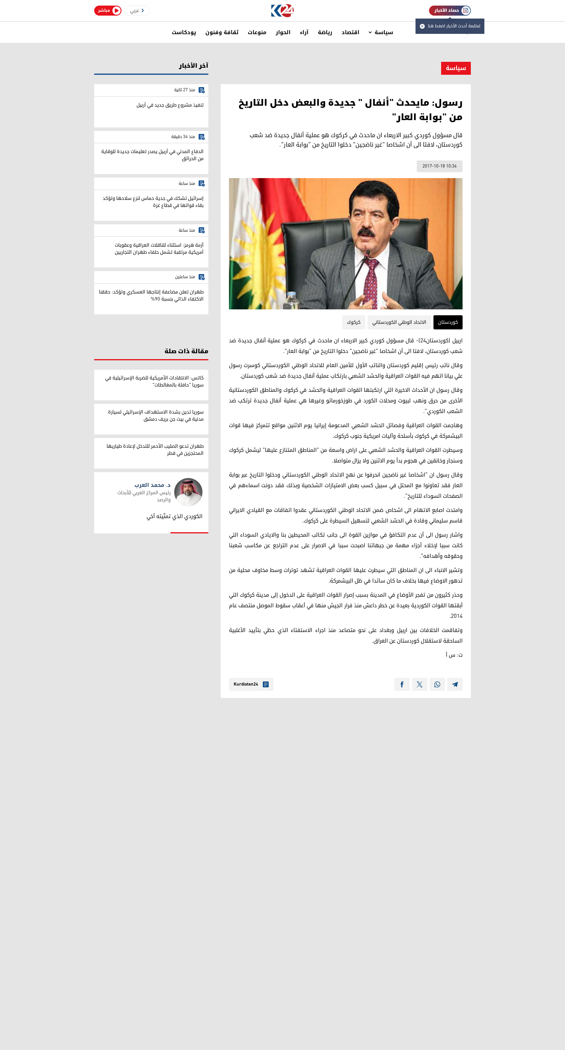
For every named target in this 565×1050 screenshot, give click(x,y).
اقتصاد (350, 32)
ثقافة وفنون (221, 32)
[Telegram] (455, 684)
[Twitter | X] (419, 684)
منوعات (257, 32)
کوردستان (448, 322)
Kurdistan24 (246, 684)
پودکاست (184, 32)
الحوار (283, 32)
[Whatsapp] (437, 684)
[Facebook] (402, 684)
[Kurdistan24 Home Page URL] (282, 10)
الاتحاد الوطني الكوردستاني (399, 322)
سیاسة (384, 32)
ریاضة (325, 32)
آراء (304, 32)
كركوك (353, 322)
